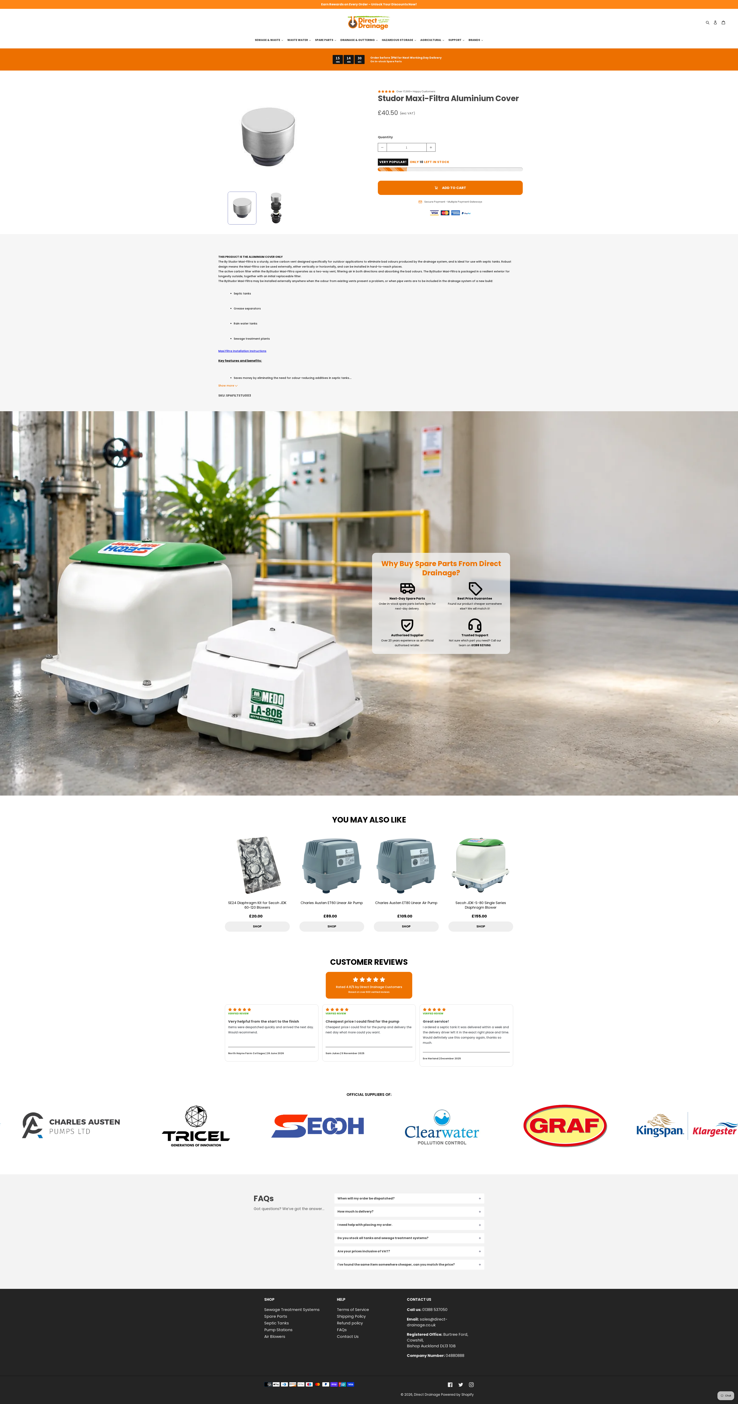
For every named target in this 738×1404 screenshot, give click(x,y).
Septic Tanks (276, 1323)
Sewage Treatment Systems (292, 1309)
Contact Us (348, 1336)
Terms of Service (353, 1309)
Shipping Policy (351, 1316)
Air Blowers (274, 1336)
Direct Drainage (427, 1394)
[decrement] (382, 147)
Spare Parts (275, 1316)
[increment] (431, 147)
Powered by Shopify (457, 1394)
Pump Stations (278, 1329)
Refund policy (350, 1323)
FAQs (342, 1329)
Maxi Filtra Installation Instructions (242, 351)
